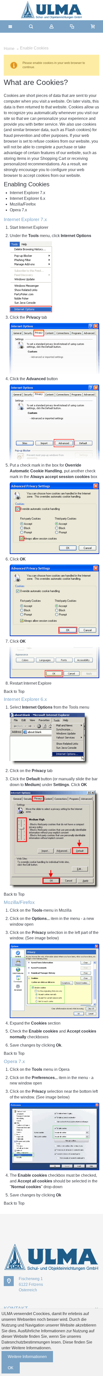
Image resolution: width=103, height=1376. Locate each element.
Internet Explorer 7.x (27, 193)
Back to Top (14, 691)
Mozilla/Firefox (23, 204)
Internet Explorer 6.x (27, 198)
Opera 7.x (18, 210)
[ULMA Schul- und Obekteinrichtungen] (51, 10)
